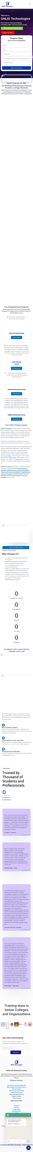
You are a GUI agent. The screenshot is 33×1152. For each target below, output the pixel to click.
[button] (3, 1025)
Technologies (11, 468)
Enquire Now (16, 1109)
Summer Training (16, 1096)
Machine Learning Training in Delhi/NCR (18, 470)
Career (16, 1113)
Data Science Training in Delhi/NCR (10, 472)
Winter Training (16, 1098)
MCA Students (12, 457)
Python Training (16, 1089)
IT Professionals (18, 459)
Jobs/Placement (16, 1111)
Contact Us (16, 1105)
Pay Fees (16, 1107)
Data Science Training (16, 1092)
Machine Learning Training (16, 1090)
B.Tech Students (7, 455)
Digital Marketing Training (16, 1094)
